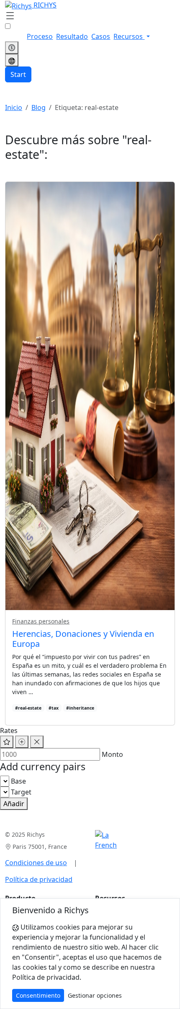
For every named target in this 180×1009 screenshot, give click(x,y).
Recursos (128, 36)
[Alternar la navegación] (10, 16)
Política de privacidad (38, 879)
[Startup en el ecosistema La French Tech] (106, 840)
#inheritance (80, 708)
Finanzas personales (40, 621)
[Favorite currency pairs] (6, 742)
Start (18, 74)
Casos (100, 36)
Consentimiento (38, 995)
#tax (54, 708)
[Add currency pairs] (21, 742)
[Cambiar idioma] (11, 60)
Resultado (72, 36)
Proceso (40, 36)
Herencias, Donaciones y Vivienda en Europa (83, 638)
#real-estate (28, 708)
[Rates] (11, 47)
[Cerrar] (37, 742)
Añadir (13, 803)
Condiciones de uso (36, 862)
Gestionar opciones (95, 995)
